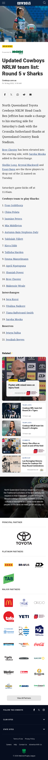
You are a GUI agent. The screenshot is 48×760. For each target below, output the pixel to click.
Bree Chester (9, 149)
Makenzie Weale (15, 285)
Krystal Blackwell (28, 165)
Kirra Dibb (11, 245)
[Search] (44, 3)
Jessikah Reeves (15, 339)
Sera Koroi (12, 299)
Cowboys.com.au (9, 80)
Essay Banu (8, 169)
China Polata (12, 212)
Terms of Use (18, 739)
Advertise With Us (35, 744)
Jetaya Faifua (13, 332)
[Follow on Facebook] (34, 709)
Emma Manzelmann (16, 259)
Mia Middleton (13, 225)
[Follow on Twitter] (39, 709)
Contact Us (23, 744)
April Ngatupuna (16, 265)
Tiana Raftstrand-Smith (20, 312)
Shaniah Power (15, 272)
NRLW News (7, 46)
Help (15, 744)
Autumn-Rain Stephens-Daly (21, 232)
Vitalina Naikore (15, 306)
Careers (9, 744)
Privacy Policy (30, 739)
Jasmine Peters (13, 218)
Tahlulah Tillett (14, 238)
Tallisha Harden (14, 252)
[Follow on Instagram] (44, 709)
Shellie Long (9, 165)
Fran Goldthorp (14, 205)
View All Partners (24, 698)
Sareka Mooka (37, 154)
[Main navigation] (3, 2)
